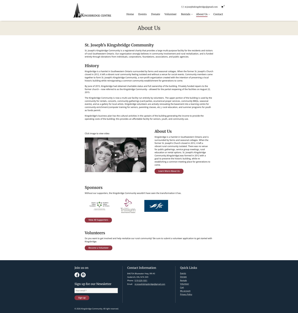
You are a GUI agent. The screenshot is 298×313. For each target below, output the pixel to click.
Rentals (183, 280)
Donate (183, 276)
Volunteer (184, 284)
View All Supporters (98, 219)
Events (183, 273)
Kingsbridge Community (91, 308)
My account (185, 291)
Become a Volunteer (98, 247)
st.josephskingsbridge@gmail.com (150, 284)
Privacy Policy (186, 294)
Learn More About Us (169, 171)
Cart (182, 287)
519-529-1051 (141, 280)
